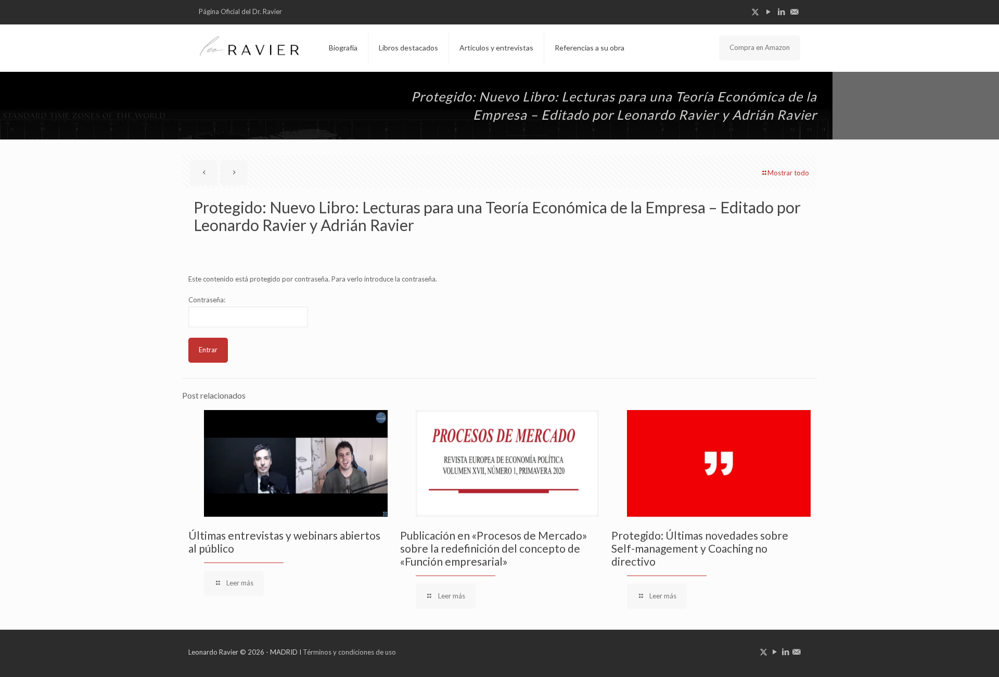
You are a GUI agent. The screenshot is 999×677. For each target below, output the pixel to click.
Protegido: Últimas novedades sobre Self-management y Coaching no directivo (699, 548)
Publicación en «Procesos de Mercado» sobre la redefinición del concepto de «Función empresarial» (493, 548)
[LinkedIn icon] (781, 11)
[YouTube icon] (768, 11)
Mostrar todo (788, 173)
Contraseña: (206, 300)
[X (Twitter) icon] (755, 11)
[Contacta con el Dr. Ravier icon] (794, 11)
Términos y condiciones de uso (349, 652)
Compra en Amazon (759, 47)
